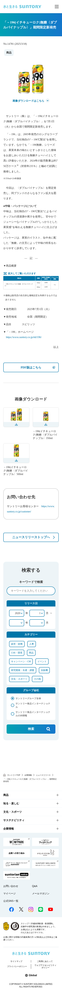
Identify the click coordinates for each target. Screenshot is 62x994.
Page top (56, 981)
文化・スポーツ (12, 811)
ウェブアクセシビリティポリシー (45, 966)
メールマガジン (40, 893)
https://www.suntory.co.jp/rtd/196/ (23, 337)
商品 (6, 795)
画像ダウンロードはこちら (28, 100)
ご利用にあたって (45, 961)
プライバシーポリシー (17, 966)
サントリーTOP (13, 775)
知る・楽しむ (11, 803)
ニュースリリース (43, 775)
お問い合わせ (10, 886)
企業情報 (28, 775)
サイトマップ (16, 961)
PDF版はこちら (40, 367)
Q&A (34, 886)
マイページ (9, 893)
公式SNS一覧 (10, 900)
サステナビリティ (13, 820)
